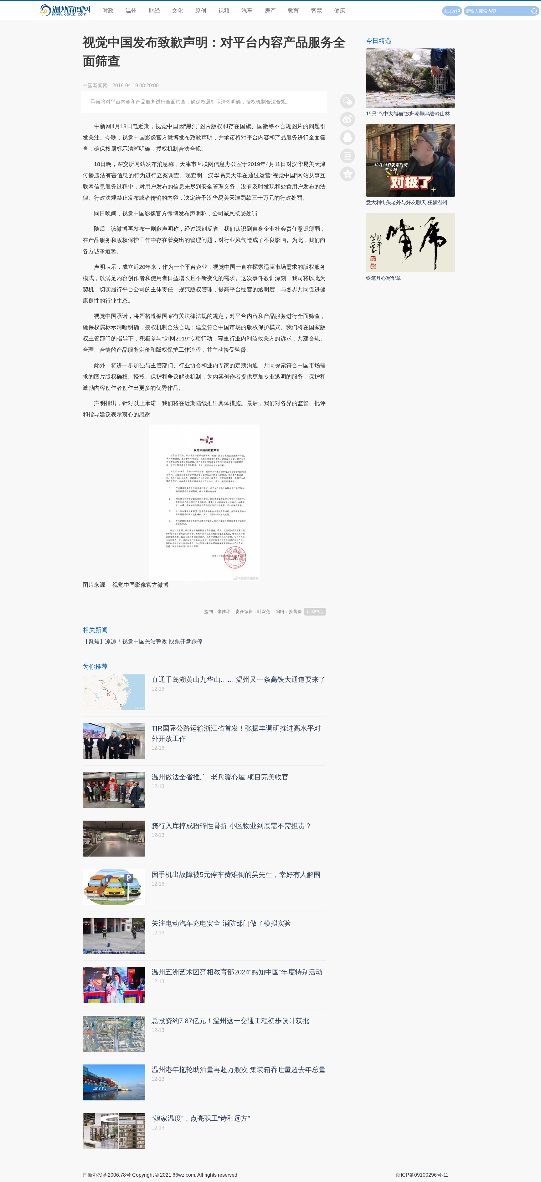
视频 (223, 11)
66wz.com (184, 1175)
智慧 (316, 11)
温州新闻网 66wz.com (138, 595)
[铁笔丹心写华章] (410, 242)
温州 (131, 11)
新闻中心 (315, 611)
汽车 (247, 11)
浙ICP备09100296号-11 (422, 1175)
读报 (455, 11)
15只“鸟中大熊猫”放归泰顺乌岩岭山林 (408, 113)
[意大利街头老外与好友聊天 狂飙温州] (410, 160)
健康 (339, 11)
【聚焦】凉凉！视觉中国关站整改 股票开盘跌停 (143, 641)
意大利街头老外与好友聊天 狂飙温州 (406, 202)
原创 (200, 11)
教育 (293, 11)
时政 (108, 11)
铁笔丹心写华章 (383, 278)
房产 (270, 11)
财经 (154, 11)
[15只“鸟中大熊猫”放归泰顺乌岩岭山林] (410, 77)
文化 (177, 11)
